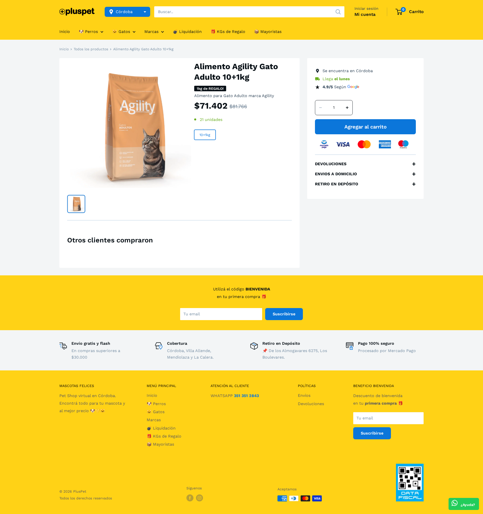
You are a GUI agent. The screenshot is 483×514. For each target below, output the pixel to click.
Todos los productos (91, 49)
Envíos (304, 395)
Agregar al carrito (365, 127)
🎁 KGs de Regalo (228, 31)
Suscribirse (284, 314)
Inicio (64, 31)
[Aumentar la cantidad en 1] (347, 107)
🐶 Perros (88, 31)
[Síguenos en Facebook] (189, 497)
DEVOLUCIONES (365, 164)
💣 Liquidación (187, 31)
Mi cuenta (365, 14)
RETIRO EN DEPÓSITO (365, 184)
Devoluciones (311, 403)
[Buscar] (338, 11)
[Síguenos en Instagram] (199, 497)
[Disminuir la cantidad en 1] (320, 107)
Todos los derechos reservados (85, 498)
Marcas (151, 31)
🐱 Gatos (121, 31)
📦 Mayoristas (267, 31)
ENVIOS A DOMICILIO (365, 174)
